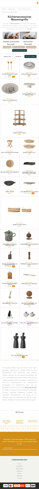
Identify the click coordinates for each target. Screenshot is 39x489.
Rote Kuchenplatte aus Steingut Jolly (29, 94)
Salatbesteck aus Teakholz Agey (9, 75)
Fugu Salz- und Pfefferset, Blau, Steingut (29, 323)
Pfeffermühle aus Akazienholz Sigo (29, 264)
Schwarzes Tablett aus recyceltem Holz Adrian (29, 173)
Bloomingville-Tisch (31, 387)
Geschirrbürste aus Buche (9, 303)
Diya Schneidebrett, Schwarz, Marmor (9, 323)
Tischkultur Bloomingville (24, 9)
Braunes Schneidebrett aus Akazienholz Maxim (10, 264)
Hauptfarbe (18, 56)
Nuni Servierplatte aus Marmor (29, 191)
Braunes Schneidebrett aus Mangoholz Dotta (29, 304)
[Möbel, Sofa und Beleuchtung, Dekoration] (19, 3)
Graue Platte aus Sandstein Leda (29, 75)
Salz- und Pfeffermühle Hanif (19, 355)
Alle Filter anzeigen (30, 56)
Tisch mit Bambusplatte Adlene (9, 152)
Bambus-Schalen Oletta (19, 224)
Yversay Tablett (9, 191)
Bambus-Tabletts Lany (29, 152)
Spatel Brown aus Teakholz (29, 283)
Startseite (4, 9)
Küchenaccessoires (7, 47)
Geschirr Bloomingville (31, 47)
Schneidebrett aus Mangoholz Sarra (29, 245)
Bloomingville (12, 9)
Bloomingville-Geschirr (15, 23)
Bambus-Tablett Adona (19, 132)
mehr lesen (29, 29)
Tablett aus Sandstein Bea (9, 100)
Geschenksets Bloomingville (19, 47)
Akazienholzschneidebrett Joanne (9, 284)
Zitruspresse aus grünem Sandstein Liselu (10, 245)
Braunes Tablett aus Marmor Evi (10, 172)
